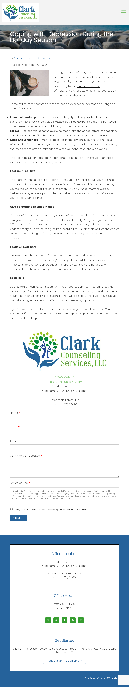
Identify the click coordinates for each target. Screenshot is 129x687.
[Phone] (56, 620)
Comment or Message (26, 455)
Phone (14, 441)
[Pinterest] (81, 620)
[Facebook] (64, 620)
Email (15, 427)
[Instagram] (73, 620)
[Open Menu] (123, 12)
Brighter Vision (110, 677)
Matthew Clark (23, 58)
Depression (44, 58)
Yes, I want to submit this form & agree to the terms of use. (51, 509)
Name (15, 412)
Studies (42, 135)
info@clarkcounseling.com (64, 381)
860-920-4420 (64, 377)
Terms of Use (20, 482)
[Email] (48, 620)
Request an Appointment (64, 660)
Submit (18, 518)
